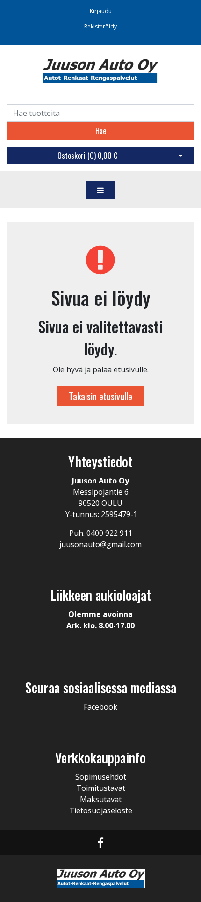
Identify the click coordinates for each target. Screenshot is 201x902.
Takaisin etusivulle (100, 396)
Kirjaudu (101, 11)
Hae (100, 130)
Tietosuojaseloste (100, 810)
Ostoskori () (87, 155)
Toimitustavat (100, 788)
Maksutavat (101, 799)
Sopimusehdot (100, 777)
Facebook (100, 707)
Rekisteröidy (100, 26)
